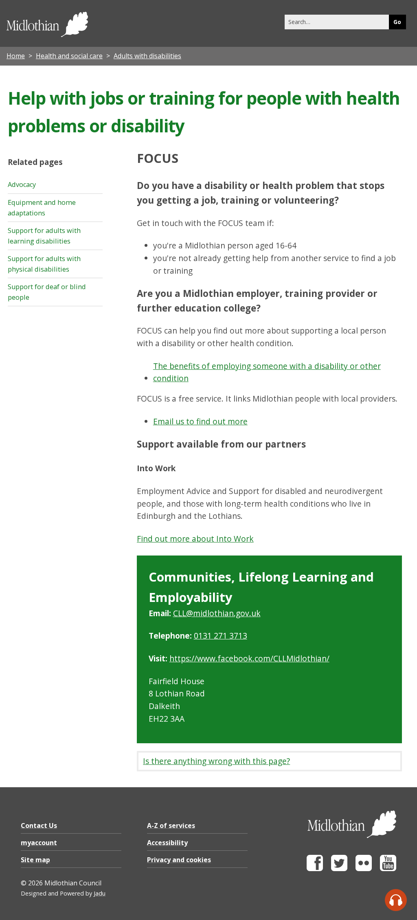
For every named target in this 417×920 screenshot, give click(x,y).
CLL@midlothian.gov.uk (217, 613)
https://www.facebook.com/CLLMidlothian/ (249, 658)
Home (16, 55)
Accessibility (167, 842)
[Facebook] (315, 869)
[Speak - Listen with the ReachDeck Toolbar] (396, 900)
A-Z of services (171, 825)
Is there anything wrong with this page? (216, 760)
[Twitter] (339, 869)
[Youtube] (388, 869)
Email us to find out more (200, 421)
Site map (35, 859)
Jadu (99, 893)
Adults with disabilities (147, 55)
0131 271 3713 (220, 635)
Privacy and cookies (179, 859)
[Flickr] (364, 869)
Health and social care (69, 55)
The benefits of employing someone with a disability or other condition (267, 372)
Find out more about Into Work (195, 538)
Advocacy (22, 184)
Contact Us (39, 825)
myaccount (39, 842)
